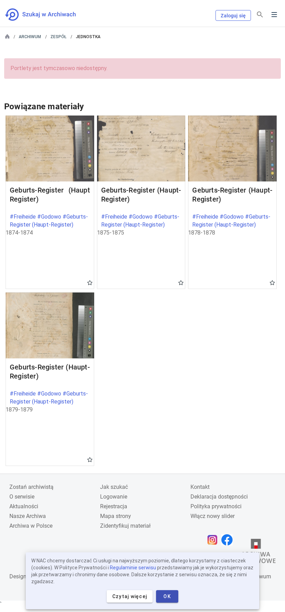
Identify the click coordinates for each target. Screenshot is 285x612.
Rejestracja (113, 506)
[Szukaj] (260, 14)
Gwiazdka (89, 282)
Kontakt (200, 487)
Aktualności (23, 506)
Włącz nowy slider (212, 516)
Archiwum (30, 36)
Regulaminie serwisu (133, 567)
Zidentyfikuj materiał (125, 525)
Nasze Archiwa (27, 516)
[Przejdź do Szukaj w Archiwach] (46, 14)
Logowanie (113, 496)
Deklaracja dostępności (219, 496)
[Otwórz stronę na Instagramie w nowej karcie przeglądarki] (214, 539)
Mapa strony (115, 516)
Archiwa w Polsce (30, 525)
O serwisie (21, 496)
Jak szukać (114, 487)
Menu (274, 14)
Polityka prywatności (216, 506)
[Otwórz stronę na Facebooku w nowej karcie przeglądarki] (228, 539)
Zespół (58, 36)
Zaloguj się (233, 15)
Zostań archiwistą (31, 487)
